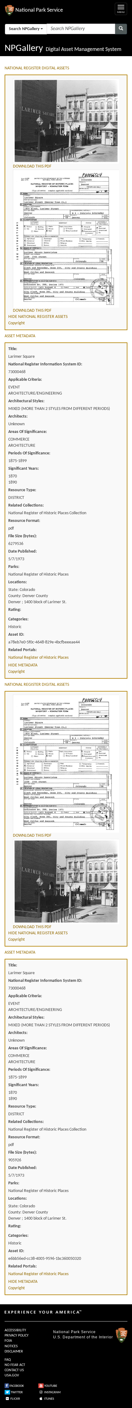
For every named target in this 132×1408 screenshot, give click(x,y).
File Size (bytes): (22, 536)
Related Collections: (26, 505)
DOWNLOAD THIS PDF (32, 166)
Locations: (17, 582)
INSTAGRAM (52, 1392)
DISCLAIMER (14, 1351)
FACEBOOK (16, 1386)
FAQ (8, 1360)
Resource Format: (24, 521)
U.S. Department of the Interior (83, 1337)
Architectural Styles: (26, 401)
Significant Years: (23, 468)
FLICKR (15, 1399)
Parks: (13, 567)
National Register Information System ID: (45, 364)
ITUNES (49, 1399)
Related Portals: (22, 650)
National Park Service (74, 1332)
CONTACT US (14, 1370)
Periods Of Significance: (29, 453)
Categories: (18, 619)
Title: (12, 349)
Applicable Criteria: (25, 379)
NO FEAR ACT (15, 1365)
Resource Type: (22, 490)
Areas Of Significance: (27, 432)
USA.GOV (12, 1375)
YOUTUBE (50, 1386)
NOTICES (11, 1346)
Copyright (16, 323)
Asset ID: (16, 634)
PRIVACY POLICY (17, 1335)
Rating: (14, 610)
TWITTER (16, 1392)
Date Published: (22, 551)
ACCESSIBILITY (15, 1330)
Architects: (18, 416)
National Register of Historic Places (38, 657)
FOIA (8, 1341)
